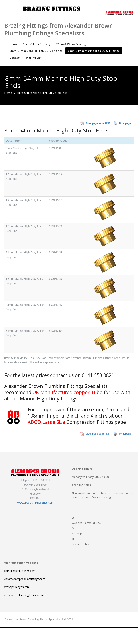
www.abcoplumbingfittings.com (35, 502)
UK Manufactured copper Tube (67, 392)
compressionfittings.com (20, 570)
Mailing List (34, 57)
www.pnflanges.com (17, 587)
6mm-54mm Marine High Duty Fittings (94, 51)
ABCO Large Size (46, 422)
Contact (15, 57)
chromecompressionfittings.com (24, 579)
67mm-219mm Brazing (71, 44)
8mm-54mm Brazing (36, 44)
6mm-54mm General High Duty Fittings (36, 51)
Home (13, 44)
